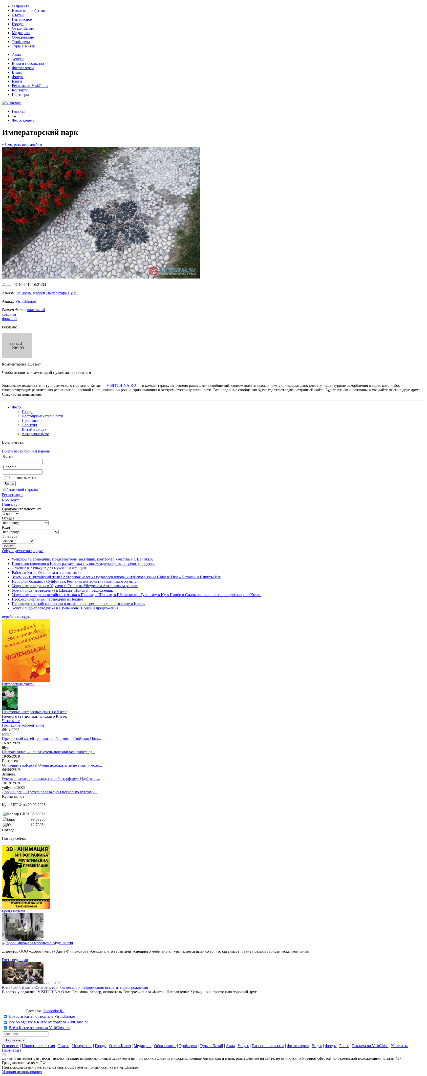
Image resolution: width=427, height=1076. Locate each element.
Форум (17, 77)
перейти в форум (16, 616)
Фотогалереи (23, 68)
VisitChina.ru (25, 301)
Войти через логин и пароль (26, 451)
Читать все (11, 721)
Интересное (22, 19)
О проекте (20, 6)
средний (9, 314)
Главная (18, 111)
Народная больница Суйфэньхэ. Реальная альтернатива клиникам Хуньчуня (76, 581)
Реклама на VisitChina (30, 86)
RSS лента (11, 500)
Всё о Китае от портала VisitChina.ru (39, 1028)
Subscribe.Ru (53, 1011)
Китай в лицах (34, 429)
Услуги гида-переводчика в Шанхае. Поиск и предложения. (62, 590)
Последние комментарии (23, 725)
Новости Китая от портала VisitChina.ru (42, 1016)
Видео (17, 72)
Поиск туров (12, 504)
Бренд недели (13, 911)
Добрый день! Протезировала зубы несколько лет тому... (49, 792)
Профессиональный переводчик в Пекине (47, 599)
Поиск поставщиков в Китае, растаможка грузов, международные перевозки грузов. (83, 563)
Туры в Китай (23, 46)
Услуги (18, 59)
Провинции (32, 420)
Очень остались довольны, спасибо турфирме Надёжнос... (51, 778)
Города (17, 24)
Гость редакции (15, 960)
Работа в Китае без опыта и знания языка (46, 572)
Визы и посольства (28, 63)
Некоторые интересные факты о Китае (34, 712)
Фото (16, 407)
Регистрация (12, 495)
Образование (23, 37)
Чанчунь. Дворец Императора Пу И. (47, 293)
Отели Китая (23, 28)
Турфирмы (21, 42)
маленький (36, 310)
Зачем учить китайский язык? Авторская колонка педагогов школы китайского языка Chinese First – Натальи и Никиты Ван (116, 577)
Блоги (17, 81)
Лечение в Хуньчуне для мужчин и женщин (49, 568)
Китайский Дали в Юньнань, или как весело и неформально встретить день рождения (75, 987)
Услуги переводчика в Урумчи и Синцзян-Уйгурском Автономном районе (75, 586)
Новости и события (28, 10)
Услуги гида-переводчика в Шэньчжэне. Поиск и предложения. (65, 608)
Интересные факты (18, 684)
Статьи (18, 15)
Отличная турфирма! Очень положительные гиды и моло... (52, 765)
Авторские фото (35, 434)
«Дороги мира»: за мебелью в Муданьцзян (37, 943)
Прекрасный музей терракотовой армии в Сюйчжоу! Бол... (51, 738)
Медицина (21, 33)
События (29, 425)
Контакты (20, 90)
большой (9, 319)
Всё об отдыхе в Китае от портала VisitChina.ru (48, 1022)
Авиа (16, 54)
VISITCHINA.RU (121, 385)
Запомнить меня (22, 477)
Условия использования (22, 1072)
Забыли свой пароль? (21, 489)
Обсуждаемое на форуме (22, 551)
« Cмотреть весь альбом (22, 144)
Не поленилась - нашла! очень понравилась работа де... (48, 752)
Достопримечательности (42, 416)
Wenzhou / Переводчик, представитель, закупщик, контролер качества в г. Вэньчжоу (82, 559)
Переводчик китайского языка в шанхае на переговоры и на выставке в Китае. (78, 604)
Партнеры (20, 94)
